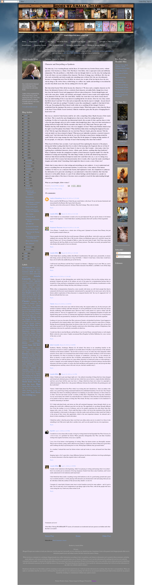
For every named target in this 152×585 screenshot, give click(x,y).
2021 (26, 127)
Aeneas (27, 273)
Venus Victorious (29, 388)
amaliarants (24, 281)
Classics (52, 189)
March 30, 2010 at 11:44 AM (62, 276)
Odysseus (33, 349)
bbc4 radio (25, 291)
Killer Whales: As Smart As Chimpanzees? (33, 203)
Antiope (31, 281)
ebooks (33, 309)
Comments (121, 256)
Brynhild (29, 297)
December (29, 160)
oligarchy (34, 352)
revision (29, 364)
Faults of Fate (36, 315)
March (28, 186)
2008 (26, 256)
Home (24, 41)
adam (51, 276)
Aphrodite (37, 281)
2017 (26, 138)
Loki (30, 339)
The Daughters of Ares (121, 90)
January (28, 250)
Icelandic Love (30, 200)
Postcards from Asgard (78, 41)
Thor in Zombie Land (56, 45)
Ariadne (24, 285)
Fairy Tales (28, 313)
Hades (26, 323)
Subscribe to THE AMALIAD (109, 41)
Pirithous (25, 358)
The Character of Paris (121, 87)
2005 (26, 259)
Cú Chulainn (36, 305)
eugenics (27, 311)
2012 (26, 152)
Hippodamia (25, 331)
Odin (28, 350)
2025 (26, 118)
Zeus (34, 395)
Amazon (122, 122)
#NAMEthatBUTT (28, 267)
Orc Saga (51, 41)
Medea (34, 339)
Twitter (24, 107)
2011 (26, 155)
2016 (26, 141)
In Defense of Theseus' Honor (121, 74)
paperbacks (37, 354)
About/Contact (26, 45)
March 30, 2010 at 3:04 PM (67, 345)
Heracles (27, 329)
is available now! (70, 51)
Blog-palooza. (30, 197)
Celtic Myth (37, 298)
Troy (56, 189)
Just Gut (32, 335)
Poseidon (37, 360)
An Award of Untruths (32, 226)
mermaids (31, 341)
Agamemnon (25, 276)
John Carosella (54, 345)
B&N (125, 163)
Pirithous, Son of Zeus (121, 92)
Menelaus (24, 341)
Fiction (33, 317)
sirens (32, 371)
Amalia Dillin (54, 214)
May (27, 180)
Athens (28, 289)
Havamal (32, 323)
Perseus (38, 356)
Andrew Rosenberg (56, 198)
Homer (33, 331)
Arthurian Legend (27, 287)
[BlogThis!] (74, 186)
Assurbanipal (37, 287)
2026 (26, 115)
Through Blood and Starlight (29, 386)
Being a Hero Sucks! (121, 71)
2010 (26, 158)
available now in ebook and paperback (102, 51)
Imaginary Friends (40, 45)
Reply (51, 208)
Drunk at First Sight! (32, 207)
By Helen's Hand (36, 297)
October (28, 166)
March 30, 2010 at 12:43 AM (69, 214)
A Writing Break (30, 217)
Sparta (23, 373)
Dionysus (29, 309)
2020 (26, 130)
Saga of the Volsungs (31, 366)
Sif (26, 371)
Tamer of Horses (30, 373)
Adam (38, 271)
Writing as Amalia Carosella (75, 45)
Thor (38, 384)
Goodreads (34, 107)
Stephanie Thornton (56, 227)
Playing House (32, 358)
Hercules (33, 329)
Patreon (27, 356)
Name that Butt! (34, 345)
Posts (119, 253)
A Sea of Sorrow (29, 270)
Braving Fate (30, 295)
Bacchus (33, 289)
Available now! (122, 184)
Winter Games (26, 392)
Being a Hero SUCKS (32, 241)
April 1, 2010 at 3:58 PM (68, 466)
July (27, 174)
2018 (26, 135)
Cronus (29, 305)
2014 (26, 146)
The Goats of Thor (120, 82)
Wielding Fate (36, 390)
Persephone (33, 356)
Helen (32, 325)
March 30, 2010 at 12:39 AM (70, 198)
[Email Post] (68, 186)
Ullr (23, 388)
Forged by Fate (31, 319)
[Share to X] (76, 186)
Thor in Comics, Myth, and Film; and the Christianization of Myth (122, 66)
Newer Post (49, 536)
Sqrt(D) (52, 431)
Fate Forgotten (35, 313)
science (33, 367)
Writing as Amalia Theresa (96, 45)
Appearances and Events (32, 283)
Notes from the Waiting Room (32, 233)
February (29, 247)
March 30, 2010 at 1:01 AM (71, 227)
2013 (26, 149)
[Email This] (72, 186)
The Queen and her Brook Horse (31, 379)
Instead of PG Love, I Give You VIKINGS (32, 210)
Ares (39, 283)
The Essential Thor (120, 77)
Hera (23, 329)
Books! (42, 41)
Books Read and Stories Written (32, 220)
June (27, 177)
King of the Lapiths (29, 337)
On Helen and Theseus (121, 85)
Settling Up (33, 370)
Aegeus (24, 273)
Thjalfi (33, 384)
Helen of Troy (30, 327)
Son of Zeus (92, 41)
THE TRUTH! (30, 224)
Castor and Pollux (27, 298)
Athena (24, 289)
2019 (26, 132)
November (29, 163)
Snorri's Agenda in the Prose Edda (121, 95)
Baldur (38, 289)
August (28, 171)
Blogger (94, 581)
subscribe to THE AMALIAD (71, 53)
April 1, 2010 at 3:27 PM (63, 431)
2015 (26, 144)
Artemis (38, 285)
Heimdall (24, 325)
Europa (30, 311)
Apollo (23, 283)
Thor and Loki (119, 80)
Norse (25, 347)
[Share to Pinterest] (80, 186)
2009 (26, 253)
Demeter (24, 309)
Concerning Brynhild (32, 229)
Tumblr (29, 107)
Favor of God (26, 317)
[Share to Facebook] (78, 186)
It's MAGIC (25, 335)
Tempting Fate (29, 376)
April (28, 183)
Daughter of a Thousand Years (31, 307)
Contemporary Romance (28, 303)
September (29, 169)
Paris (23, 356)
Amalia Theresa (36, 279)
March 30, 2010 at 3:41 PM (69, 374)
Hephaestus (37, 327)
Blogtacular (33, 41)
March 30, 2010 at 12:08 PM (63, 304)
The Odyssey (30, 377)
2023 (26, 121)
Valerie (52, 304)
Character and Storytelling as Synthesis (31, 192)
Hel (28, 325)
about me (32, 271)
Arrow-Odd (31, 285)
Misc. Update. (30, 214)
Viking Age (37, 388)
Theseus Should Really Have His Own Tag (31, 381)
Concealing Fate (35, 301)
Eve (34, 311)
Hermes (38, 329)
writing (60, 189)
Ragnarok (38, 362)
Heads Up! (29, 188)
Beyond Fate (31, 291)
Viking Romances (27, 390)
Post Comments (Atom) (59, 540)
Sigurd (29, 371)
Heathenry (37, 323)
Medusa (38, 339)
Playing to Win (30, 360)
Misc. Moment (30, 243)
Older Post (106, 536)
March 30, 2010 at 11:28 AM (69, 253)
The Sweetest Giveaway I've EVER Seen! (32, 237)
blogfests (29, 293)
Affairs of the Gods (34, 274)
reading (24, 364)
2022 (26, 124)
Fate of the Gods (62, 41)
